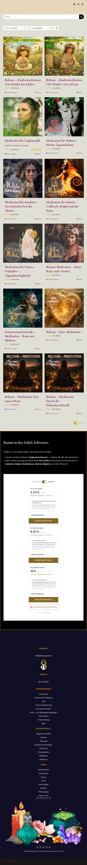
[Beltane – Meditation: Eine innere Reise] (22, 372)
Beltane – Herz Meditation (63, 332)
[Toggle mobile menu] (83, 4)
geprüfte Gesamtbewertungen (17, 145)
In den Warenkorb (11, 92)
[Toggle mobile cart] (74, 4)
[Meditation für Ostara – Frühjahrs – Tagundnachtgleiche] (22, 243)
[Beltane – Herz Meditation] (64, 308)
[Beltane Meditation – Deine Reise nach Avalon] (64, 243)
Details (39, 92)
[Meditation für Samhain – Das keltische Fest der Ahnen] (22, 178)
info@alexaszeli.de (43, 655)
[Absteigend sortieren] (27, 28)
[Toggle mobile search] (78, 4)
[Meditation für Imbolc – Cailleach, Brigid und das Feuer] (64, 178)
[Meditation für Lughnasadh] (22, 116)
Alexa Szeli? (43, 681)
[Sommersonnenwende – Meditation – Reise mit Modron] (22, 308)
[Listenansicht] (56, 28)
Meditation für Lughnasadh (22, 141)
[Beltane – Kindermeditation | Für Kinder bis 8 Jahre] (22, 56)
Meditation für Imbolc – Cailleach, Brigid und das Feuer (62, 206)
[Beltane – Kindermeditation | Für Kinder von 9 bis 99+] (64, 56)
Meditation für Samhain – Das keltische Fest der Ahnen (21, 206)
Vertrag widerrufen (8, 861)
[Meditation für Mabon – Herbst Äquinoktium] (64, 116)
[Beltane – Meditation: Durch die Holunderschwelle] (64, 372)
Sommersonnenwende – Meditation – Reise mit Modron (20, 336)
